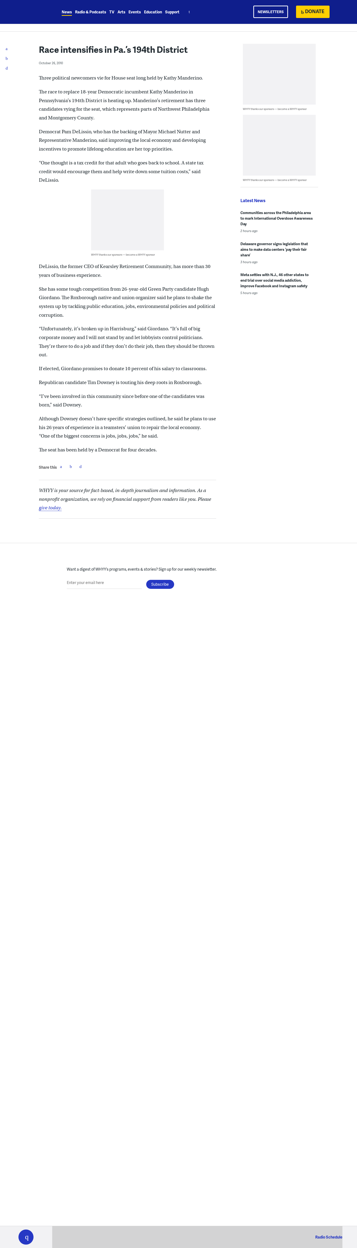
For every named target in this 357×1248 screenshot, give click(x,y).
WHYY (32, 12)
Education (153, 12)
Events (134, 12)
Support (172, 12)
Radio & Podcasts (90, 12)
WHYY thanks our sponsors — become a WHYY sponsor (123, 254)
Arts (121, 12)
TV (111, 12)
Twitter (71, 466)
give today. (50, 508)
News (67, 12)
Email (80, 466)
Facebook (61, 466)
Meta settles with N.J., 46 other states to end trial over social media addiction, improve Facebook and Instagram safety (274, 280)
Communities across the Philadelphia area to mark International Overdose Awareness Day (276, 218)
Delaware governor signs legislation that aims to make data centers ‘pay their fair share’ (274, 249)
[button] (26, 1237)
